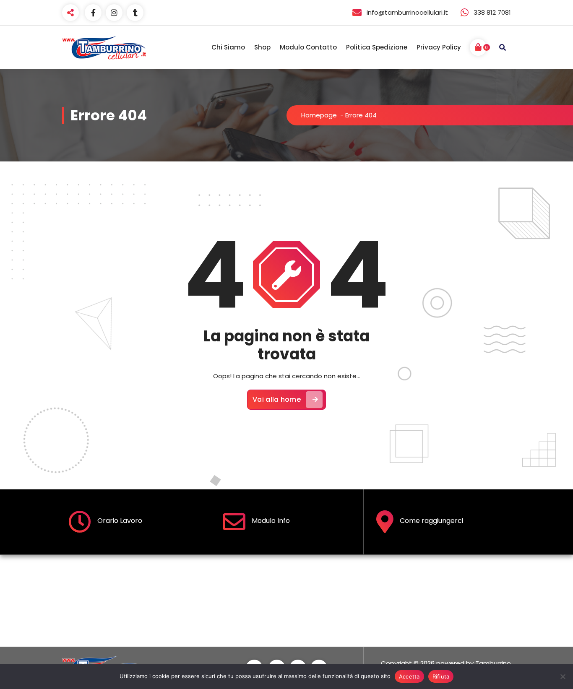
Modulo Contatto (308, 47)
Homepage (319, 115)
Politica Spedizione (376, 47)
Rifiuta (441, 676)
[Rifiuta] (562, 676)
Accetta (409, 676)
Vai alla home (277, 399)
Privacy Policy (439, 47)
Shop (262, 47)
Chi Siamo (228, 47)
